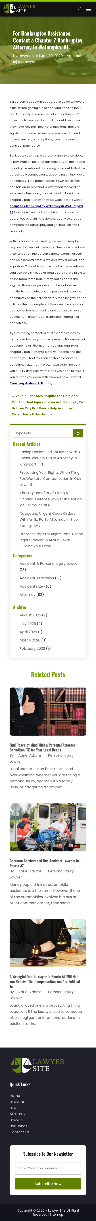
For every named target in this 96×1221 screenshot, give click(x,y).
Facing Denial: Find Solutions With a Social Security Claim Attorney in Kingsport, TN (50, 458)
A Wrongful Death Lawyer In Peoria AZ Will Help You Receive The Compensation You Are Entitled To (45, 981)
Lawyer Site (28, 55)
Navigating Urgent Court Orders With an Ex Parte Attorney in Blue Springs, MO (49, 519)
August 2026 (30, 615)
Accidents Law (32, 586)
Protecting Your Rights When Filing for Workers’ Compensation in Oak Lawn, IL (50, 478)
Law (13, 1107)
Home (15, 1095)
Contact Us (19, 1132)
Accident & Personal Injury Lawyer (49, 563)
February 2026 (32, 648)
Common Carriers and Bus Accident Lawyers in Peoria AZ (44, 863)
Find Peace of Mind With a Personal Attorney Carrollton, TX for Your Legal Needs (42, 747)
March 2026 (30, 640)
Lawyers (17, 1101)
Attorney (27, 594)
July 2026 (28, 623)
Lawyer (16, 1119)
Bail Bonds (18, 1126)
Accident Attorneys (37, 578)
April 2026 (28, 632)
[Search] (78, 433)
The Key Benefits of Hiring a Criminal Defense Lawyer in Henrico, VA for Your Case (51, 499)
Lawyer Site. (57, 1210)
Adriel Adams (30, 755)
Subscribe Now (48, 1183)
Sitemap (56, 1214)
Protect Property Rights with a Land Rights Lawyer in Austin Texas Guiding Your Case (51, 540)
